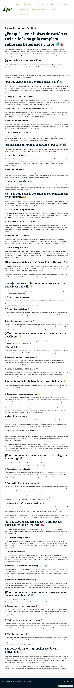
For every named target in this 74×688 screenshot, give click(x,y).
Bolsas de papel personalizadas (44, 4)
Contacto (65, 4)
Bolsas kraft (56, 9)
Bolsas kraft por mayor (22, 9)
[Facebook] (67, 681)
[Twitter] (71, 681)
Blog (57, 4)
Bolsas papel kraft (27, 4)
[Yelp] (64, 681)
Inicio (17, 4)
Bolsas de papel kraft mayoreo (41, 9)
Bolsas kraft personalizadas (24, 14)
